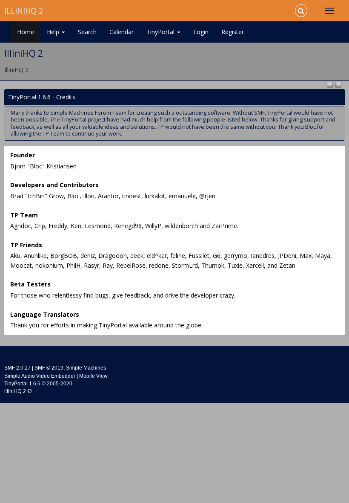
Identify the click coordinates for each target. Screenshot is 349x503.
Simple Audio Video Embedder (39, 376)
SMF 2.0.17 (17, 368)
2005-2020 (59, 384)
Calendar (121, 32)
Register (232, 32)
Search (87, 32)
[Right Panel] (338, 84)
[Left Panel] (330, 84)
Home (25, 32)
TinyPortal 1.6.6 (22, 384)
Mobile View (93, 376)
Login (201, 32)
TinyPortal (161, 32)
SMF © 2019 (48, 368)
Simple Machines (86, 368)
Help (54, 32)
